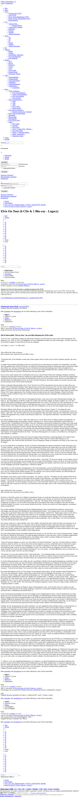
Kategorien (8, 155)
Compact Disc (12, 24)
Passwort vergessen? (7, 175)
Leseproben (15, 87)
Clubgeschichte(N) (14, 81)
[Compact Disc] (18, 24)
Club (6, 75)
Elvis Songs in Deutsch (15, 110)
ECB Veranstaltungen (19, 93)
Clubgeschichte (13, 79)
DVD (10, 62)
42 (5, 226)
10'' (9, 39)
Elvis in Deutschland (14, 100)
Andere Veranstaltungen (19, 94)
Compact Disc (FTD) (14, 13)
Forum (7, 137)
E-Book (10, 53)
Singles (10, 43)
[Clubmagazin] (17, 86)
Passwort (21, 166)
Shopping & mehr (17, 136)
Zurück (7, 217)
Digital (7, 60)
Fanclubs (15, 125)
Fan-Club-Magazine (14, 56)
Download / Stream (14, 74)
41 (5, 224)
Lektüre (7, 50)
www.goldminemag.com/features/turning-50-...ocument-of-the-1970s (22, 298)
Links (10, 122)
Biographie (11, 115)
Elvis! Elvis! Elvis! (14, 120)
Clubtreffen (11, 82)
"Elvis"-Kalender (13, 91)
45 (5, 231)
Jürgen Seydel (16, 108)
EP (9, 41)
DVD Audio (12, 70)
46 (5, 233)
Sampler (10, 32)
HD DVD (11, 65)
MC (6, 48)
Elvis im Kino (16, 98)
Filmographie (12, 118)
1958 (13, 101)
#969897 (12, 713)
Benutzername (23, 164)
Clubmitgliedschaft (14, 84)
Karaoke (11, 31)
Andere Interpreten (14, 34)
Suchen (3, 143)
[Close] (1, 152)
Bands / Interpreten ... (18, 134)
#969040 (12, 282)
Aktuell (7, 157)
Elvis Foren (15, 127)
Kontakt (7, 139)
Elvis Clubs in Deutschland (16, 113)
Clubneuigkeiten (13, 77)
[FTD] (8, 12)
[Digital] (9, 60)
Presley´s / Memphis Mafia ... (21, 132)
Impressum (18, 796)
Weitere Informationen (7, 796)
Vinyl (6, 36)
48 (5, 236)
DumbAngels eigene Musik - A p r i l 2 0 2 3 (15, 306)
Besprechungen (13, 20)
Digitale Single (13, 72)
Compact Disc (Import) (15, 27)
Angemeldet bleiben (9, 168)
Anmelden (4, 171)
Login (2, 3)
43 (5, 228)
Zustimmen (3, 794)
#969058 (12, 326)
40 (5, 223)
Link (2, 693)
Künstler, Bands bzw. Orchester (22, 112)
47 (5, 235)
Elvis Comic (16, 106)
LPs (9, 37)
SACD (10, 67)
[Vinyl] (9, 36)
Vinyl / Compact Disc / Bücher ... (22, 129)
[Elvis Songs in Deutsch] (23, 110)
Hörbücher (11, 29)
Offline (7, 318)
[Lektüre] (10, 50)
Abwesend (8, 274)
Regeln (7, 159)
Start (6, 8)
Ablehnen (10, 794)
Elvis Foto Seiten (17, 131)
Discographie (12, 117)
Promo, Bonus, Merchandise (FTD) (19, 18)
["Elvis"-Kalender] (20, 91)
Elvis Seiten (16, 124)
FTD (6, 12)
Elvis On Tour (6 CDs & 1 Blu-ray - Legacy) (31, 284)
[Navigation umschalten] (1, 5)
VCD (10, 68)
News (6, 10)
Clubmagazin (12, 86)
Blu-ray (10, 63)
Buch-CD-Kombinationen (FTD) (18, 17)
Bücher (10, 51)
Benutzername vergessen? (9, 177)
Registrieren (9, 3)
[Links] (12, 122)
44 (5, 229)
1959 (13, 103)
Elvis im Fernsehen (18, 96)
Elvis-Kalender (13, 58)
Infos (6, 89)
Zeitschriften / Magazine (15, 55)
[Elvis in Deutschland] (22, 100)
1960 (13, 105)
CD (6, 22)
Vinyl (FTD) (12, 15)
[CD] (7, 22)
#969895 (12, 686)
